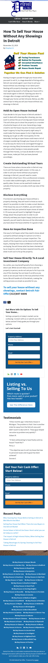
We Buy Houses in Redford (35, 565)
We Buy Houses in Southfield (13, 601)
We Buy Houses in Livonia (24, 595)
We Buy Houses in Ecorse (13, 627)
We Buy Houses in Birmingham (24, 607)
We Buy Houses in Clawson (14, 624)
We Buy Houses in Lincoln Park (24, 630)
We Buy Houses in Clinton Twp (34, 613)
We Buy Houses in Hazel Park (24, 586)
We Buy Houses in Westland (35, 574)
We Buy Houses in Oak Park (35, 577)
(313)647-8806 (27, 18)
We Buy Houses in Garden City (13, 565)
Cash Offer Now (14, 21)
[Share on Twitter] (9, 302)
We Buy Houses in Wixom (34, 624)
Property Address (15, 336)
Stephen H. (10, 48)
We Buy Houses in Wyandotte (33, 627)
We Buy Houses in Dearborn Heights (24, 583)
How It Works (27, 21)
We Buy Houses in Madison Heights (24, 598)
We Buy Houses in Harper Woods (24, 562)
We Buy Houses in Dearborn (13, 577)
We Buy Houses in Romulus (35, 601)
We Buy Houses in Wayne (13, 604)
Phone (10, 345)
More (36, 21)
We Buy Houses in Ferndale (34, 592)
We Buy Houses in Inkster (24, 616)
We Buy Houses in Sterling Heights (24, 589)
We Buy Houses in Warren (34, 580)
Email (10, 353)
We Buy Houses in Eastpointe (24, 571)
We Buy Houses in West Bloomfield (24, 610)
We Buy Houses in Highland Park (24, 636)
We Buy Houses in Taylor (14, 580)
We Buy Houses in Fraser (13, 621)
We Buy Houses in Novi (37, 619)
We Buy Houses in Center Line (13, 574)
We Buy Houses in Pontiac (24, 642)
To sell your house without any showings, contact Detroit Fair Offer (21, 290)
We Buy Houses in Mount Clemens (15, 619)
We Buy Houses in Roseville (13, 592)
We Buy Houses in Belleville (33, 604)
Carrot (36, 660)
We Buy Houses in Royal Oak (24, 568)
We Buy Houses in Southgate (24, 633)
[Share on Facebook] (4, 302)
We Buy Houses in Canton (12, 613)
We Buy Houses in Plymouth (34, 621)
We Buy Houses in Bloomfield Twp (24, 639)
